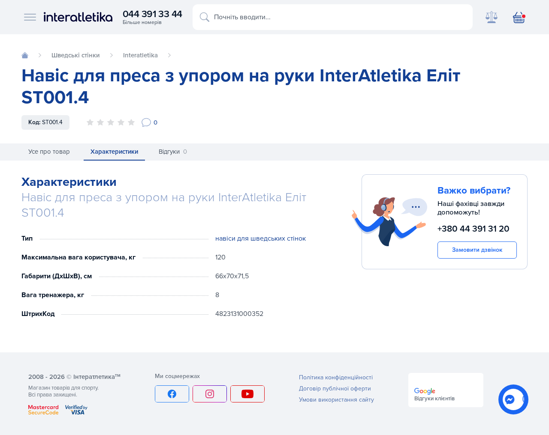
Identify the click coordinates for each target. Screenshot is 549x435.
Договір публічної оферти (335, 388)
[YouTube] (247, 393)
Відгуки (173, 151)
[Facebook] (172, 393)
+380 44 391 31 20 (473, 228)
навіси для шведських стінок (260, 238)
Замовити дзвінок (477, 249)
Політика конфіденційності (336, 377)
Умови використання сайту (336, 399)
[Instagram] (210, 393)
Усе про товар (49, 151)
